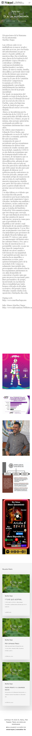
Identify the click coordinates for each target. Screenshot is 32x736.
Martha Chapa (16, 11)
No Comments (22, 21)
